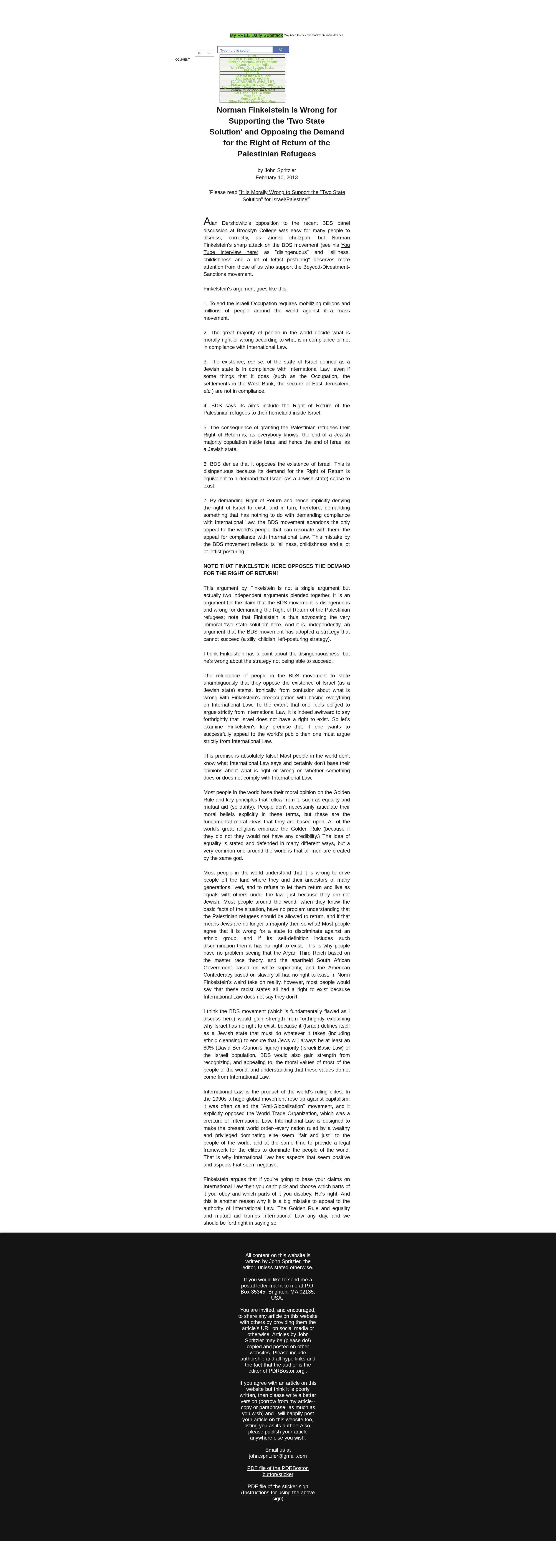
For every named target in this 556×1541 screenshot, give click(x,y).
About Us (252, 73)
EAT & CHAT (252, 70)
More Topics (252, 95)
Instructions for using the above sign (279, 1495)
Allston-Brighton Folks (252, 64)
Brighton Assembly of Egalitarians (252, 61)
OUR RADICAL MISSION (252, 78)
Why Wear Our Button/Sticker (252, 67)
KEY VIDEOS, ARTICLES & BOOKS (252, 59)
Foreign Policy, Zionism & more (252, 90)
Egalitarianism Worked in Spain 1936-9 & (252, 87)
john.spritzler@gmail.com (278, 1456)
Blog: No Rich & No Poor (252, 76)
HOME (252, 56)
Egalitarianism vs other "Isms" (252, 84)
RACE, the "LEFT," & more (252, 92)
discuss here (218, 1019)
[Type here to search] (281, 49)
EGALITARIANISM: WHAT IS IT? (252, 81)
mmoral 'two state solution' (236, 624)
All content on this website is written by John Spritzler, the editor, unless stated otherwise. (277, 1261)
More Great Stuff (252, 98)
